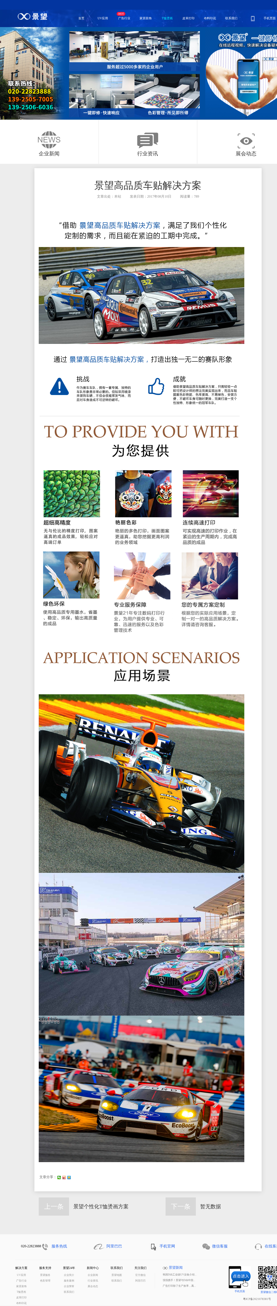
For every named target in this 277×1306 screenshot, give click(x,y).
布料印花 (210, 18)
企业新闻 (93, 1275)
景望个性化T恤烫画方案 (101, 1206)
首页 (81, 18)
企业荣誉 (69, 1286)
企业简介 (69, 1275)
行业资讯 (93, 1280)
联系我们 (231, 18)
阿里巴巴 (140, 1280)
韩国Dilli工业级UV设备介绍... (179, 1274)
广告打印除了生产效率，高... (179, 1285)
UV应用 (106, 17)
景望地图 (116, 1275)
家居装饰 (146, 18)
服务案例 (69, 1280)
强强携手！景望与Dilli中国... (179, 1280)
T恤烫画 (167, 18)
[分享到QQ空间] (69, 1177)
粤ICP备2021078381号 (257, 1299)
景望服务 (45, 1275)
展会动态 (93, 1286)
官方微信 (140, 1275)
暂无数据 (210, 1206)
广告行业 (124, 18)
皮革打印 (188, 18)
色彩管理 (45, 1280)
